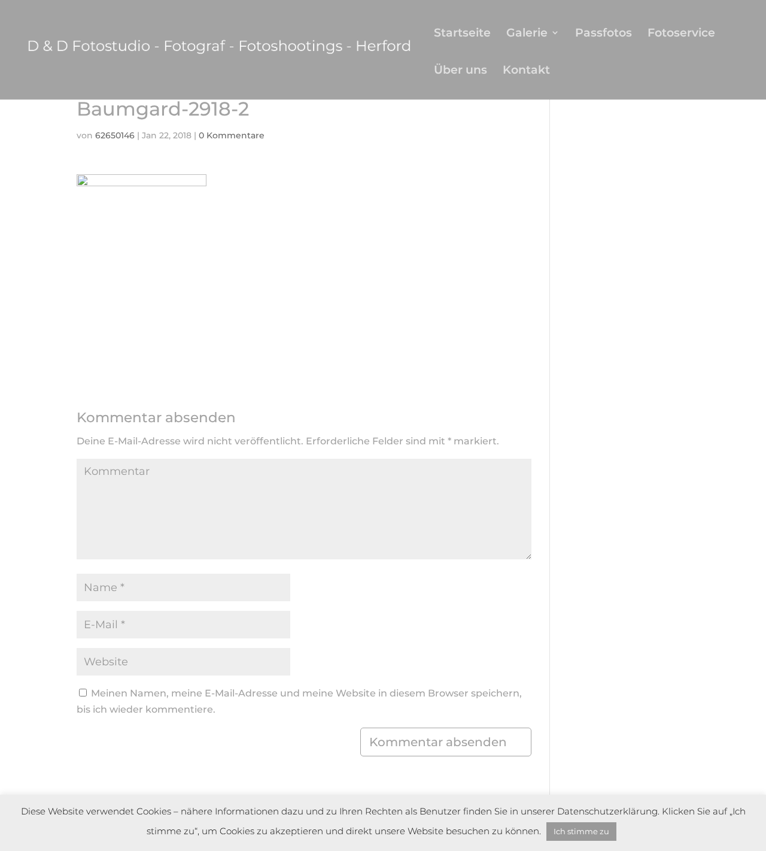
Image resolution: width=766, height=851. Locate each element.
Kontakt (526, 71)
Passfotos (603, 34)
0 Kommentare (232, 135)
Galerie (527, 34)
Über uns (460, 71)
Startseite (462, 34)
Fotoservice (681, 34)
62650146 (115, 135)
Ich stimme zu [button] (581, 831)
